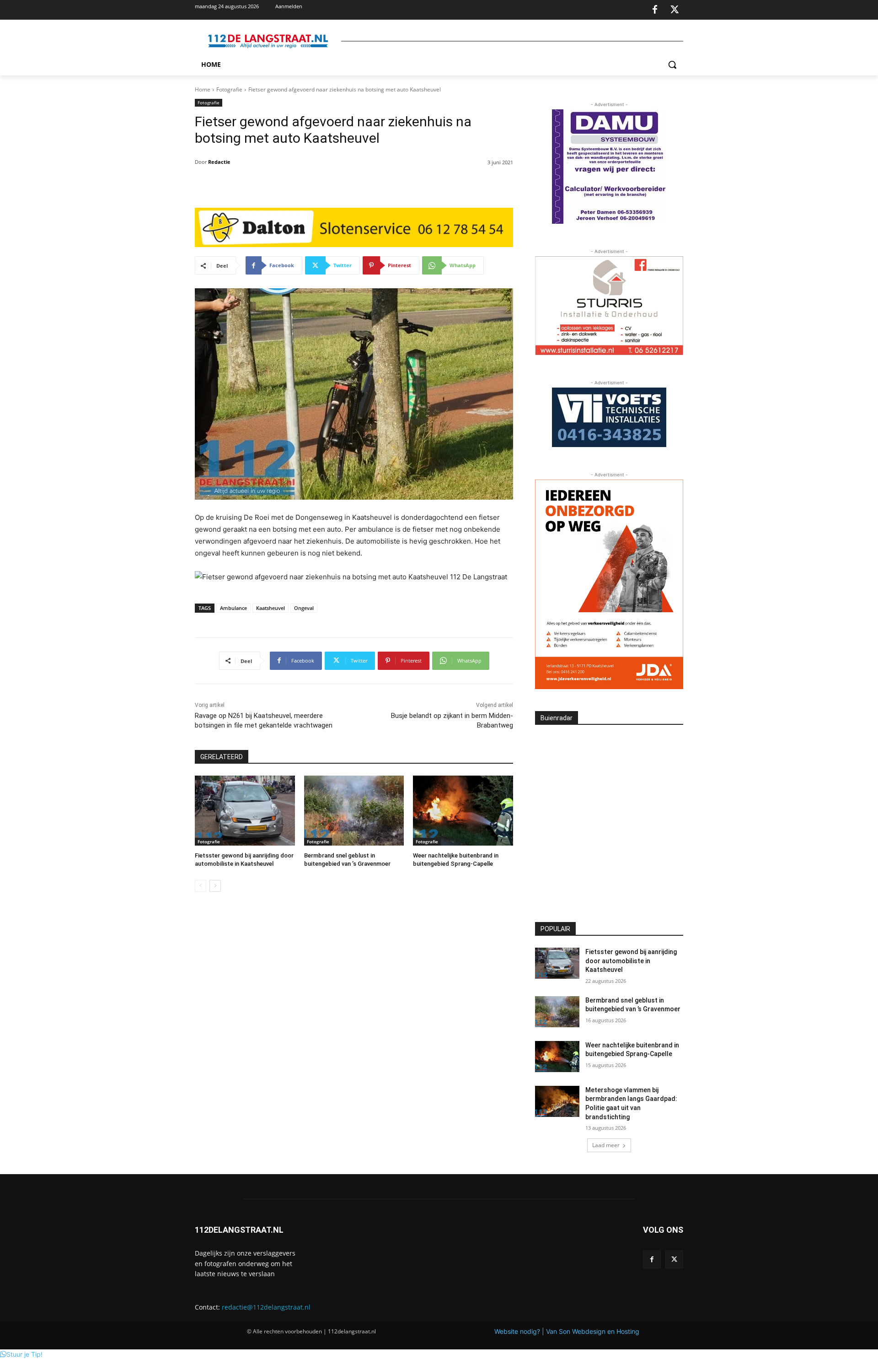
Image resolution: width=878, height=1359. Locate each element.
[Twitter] (674, 10)
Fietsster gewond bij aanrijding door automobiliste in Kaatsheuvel (631, 960)
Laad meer (606, 1145)
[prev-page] (200, 886)
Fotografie (229, 89)
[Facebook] (655, 10)
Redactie (219, 161)
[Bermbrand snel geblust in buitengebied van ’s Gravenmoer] (354, 811)
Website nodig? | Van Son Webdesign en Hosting (566, 1331)
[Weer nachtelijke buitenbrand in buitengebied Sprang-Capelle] (463, 811)
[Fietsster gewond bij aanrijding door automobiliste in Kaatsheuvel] (245, 811)
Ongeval (304, 607)
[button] (672, 65)
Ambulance (233, 607)
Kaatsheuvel (270, 607)
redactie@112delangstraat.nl (266, 1307)
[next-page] (215, 886)
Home (202, 89)
